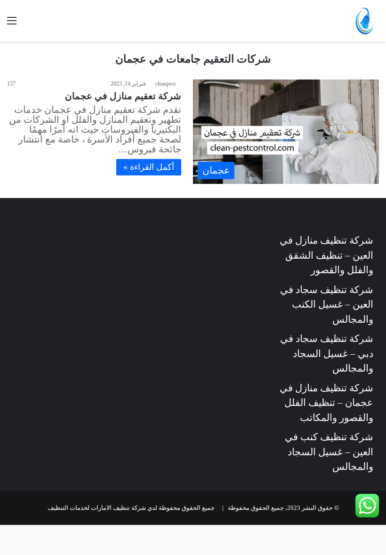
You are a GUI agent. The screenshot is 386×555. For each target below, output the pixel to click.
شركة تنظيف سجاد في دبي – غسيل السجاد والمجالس (326, 353)
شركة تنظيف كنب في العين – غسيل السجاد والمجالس (329, 451)
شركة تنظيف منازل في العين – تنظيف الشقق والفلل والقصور (326, 255)
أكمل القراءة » (148, 167)
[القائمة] (11, 24)
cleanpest (165, 83)
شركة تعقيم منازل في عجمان (123, 96)
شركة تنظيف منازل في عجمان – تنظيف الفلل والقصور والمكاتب (326, 402)
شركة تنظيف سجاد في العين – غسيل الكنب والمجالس (326, 304)
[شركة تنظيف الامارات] (365, 21)
